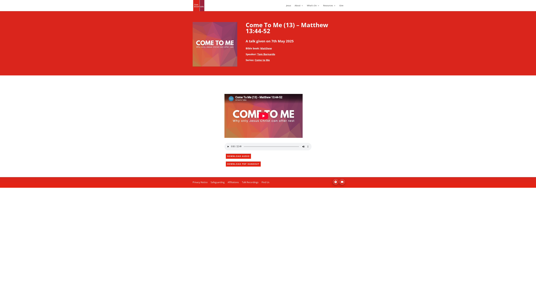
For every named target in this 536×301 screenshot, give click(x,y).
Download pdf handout (243, 164)
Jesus (288, 6)
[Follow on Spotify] (335, 182)
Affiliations (233, 182)
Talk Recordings (250, 182)
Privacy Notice (200, 182)
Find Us (265, 182)
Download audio (238, 156)
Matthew (266, 48)
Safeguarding (218, 182)
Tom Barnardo (266, 54)
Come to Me (262, 60)
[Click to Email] (342, 182)
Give (341, 6)
